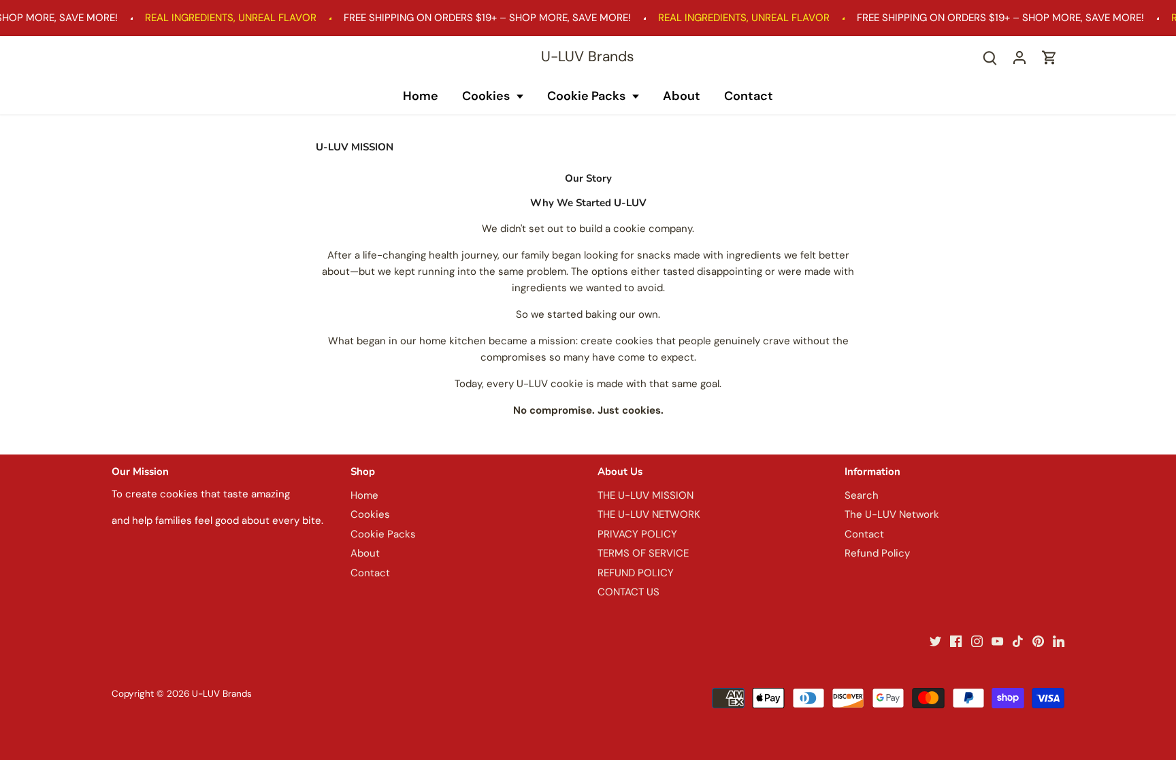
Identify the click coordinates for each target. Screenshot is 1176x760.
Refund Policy (877, 553)
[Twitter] (935, 641)
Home (420, 96)
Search (862, 495)
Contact (748, 96)
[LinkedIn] (1058, 641)
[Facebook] (956, 641)
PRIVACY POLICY (637, 534)
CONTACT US (628, 592)
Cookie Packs (587, 96)
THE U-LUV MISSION (645, 495)
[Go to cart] (1049, 57)
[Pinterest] (1038, 641)
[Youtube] (997, 641)
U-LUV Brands (587, 57)
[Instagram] (977, 641)
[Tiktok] (1018, 641)
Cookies (487, 96)
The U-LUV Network (892, 514)
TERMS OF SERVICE (643, 553)
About (681, 96)
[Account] (1019, 57)
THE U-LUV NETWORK (649, 514)
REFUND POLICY (636, 573)
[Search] (989, 57)
